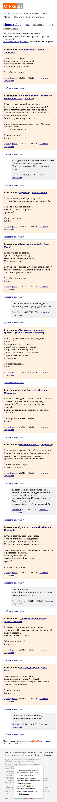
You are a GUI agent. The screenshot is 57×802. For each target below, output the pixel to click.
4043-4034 (7, 744)
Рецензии (34, 13)
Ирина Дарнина (16, 24)
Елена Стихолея (13, 621)
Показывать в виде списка (15, 41)
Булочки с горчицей (29, 527)
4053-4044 (46, 741)
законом (7, 768)
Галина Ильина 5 (19, 601)
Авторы (8, 13)
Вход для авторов (35, 17)
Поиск (44, 13)
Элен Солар (17, 312)
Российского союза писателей (19, 798)
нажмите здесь (33, 791)
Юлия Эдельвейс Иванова (29, 332)
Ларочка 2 (46, 444)
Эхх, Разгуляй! (27, 49)
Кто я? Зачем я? (27, 390)
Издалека (24, 192)
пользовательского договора (14, 764)
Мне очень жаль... (29, 444)
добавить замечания (14, 88)
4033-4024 (18, 744)
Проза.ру (48, 755)
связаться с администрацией (14, 782)
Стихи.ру (38, 755)
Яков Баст (16, 724)
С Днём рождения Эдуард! (33, 618)
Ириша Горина (39, 192)
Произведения (20, 13)
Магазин (8, 17)
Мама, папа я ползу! (30, 244)
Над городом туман (29, 667)
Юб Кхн (29, 98)
